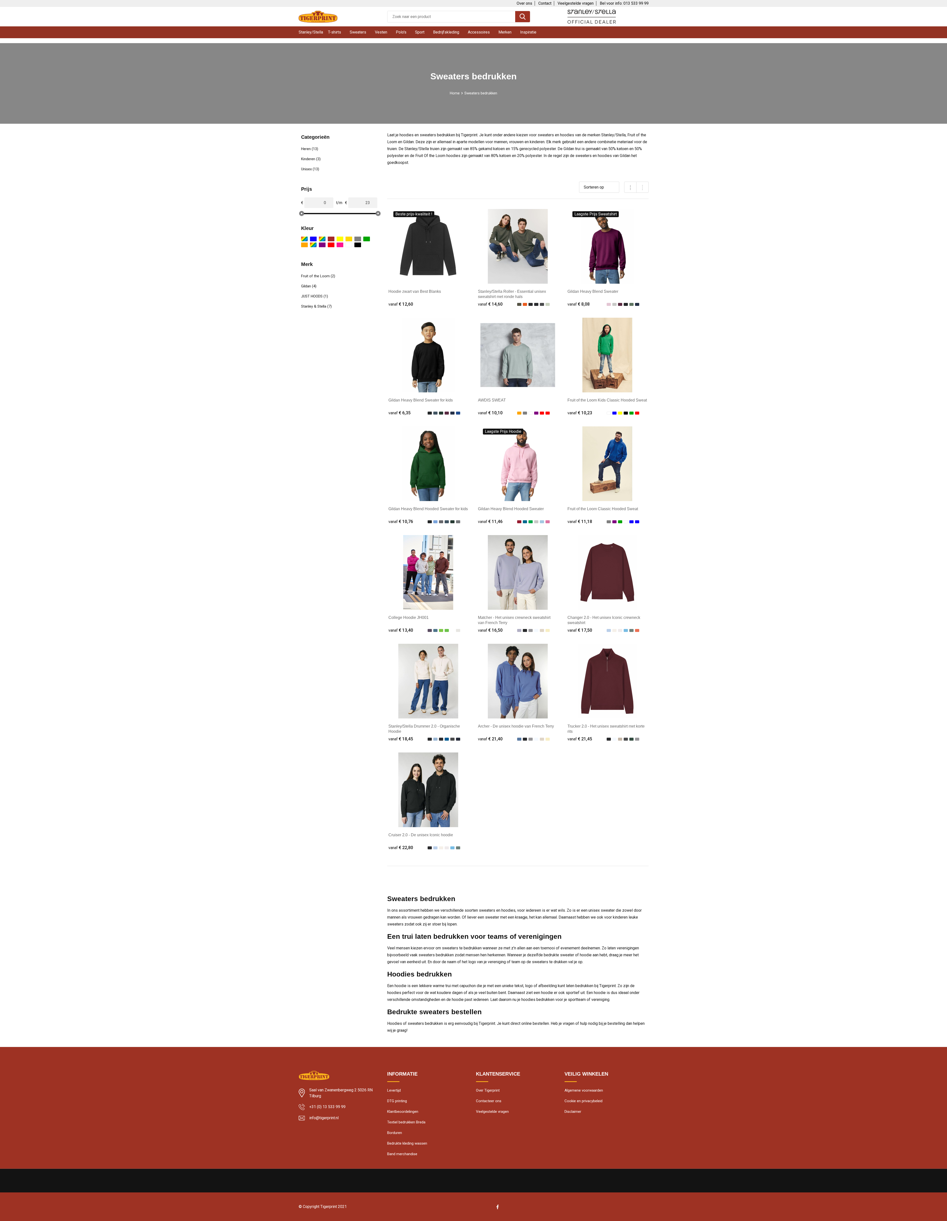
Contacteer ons (488, 1101)
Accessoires (479, 32)
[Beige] (304, 239)
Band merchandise (402, 1154)
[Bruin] (331, 239)
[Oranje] (304, 245)
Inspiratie (528, 32)
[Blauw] (313, 239)
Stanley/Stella (311, 32)
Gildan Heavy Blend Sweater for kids (420, 400)
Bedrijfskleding (446, 32)
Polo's (401, 32)
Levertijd (394, 1090)
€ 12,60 (400, 304)
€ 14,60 (490, 304)
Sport (419, 32)
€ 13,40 (400, 630)
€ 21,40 (490, 738)
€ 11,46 (490, 521)
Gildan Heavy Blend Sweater (592, 291)
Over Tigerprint (488, 1090)
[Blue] (322, 239)
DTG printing (397, 1101)
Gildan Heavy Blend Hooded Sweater (511, 509)
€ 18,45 (400, 738)
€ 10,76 (400, 521)
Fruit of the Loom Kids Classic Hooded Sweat (607, 400)
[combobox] (451, 16)
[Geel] (340, 239)
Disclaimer (573, 1111)
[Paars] (322, 245)
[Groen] (366, 239)
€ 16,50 (490, 630)
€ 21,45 (579, 738)
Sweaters (358, 32)
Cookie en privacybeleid (583, 1101)
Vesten (381, 32)
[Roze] (340, 245)
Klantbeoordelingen (402, 1111)
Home (455, 93)
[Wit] (349, 245)
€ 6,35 (399, 412)
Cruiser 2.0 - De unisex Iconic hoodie (420, 835)
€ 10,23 (579, 412)
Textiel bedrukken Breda (406, 1122)
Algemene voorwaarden (584, 1090)
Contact (544, 3)
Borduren (394, 1133)
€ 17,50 (579, 630)
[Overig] (313, 245)
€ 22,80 (400, 847)
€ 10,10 (490, 412)
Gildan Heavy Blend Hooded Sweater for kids (428, 509)
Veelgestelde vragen (576, 3)
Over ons (524, 3)
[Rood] (331, 245)
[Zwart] (357, 245)
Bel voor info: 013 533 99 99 (624, 3)
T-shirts (334, 32)
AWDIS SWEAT (492, 400)
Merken (504, 32)
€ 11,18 (579, 521)
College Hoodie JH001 (408, 617)
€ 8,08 (578, 304)
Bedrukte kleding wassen (407, 1143)
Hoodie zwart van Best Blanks (414, 291)
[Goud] (349, 239)
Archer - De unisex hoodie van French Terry (516, 726)
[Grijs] (357, 239)
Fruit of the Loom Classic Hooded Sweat (602, 509)
